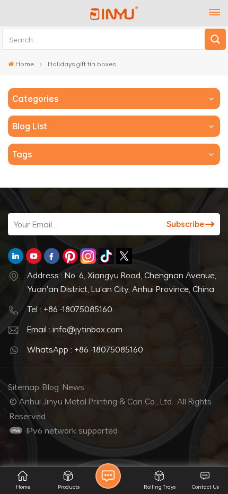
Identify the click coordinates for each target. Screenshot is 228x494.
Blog (50, 387)
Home (24, 63)
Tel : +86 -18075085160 (69, 309)
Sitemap (23, 387)
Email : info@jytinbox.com (74, 329)
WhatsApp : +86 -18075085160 (85, 349)
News (73, 387)
